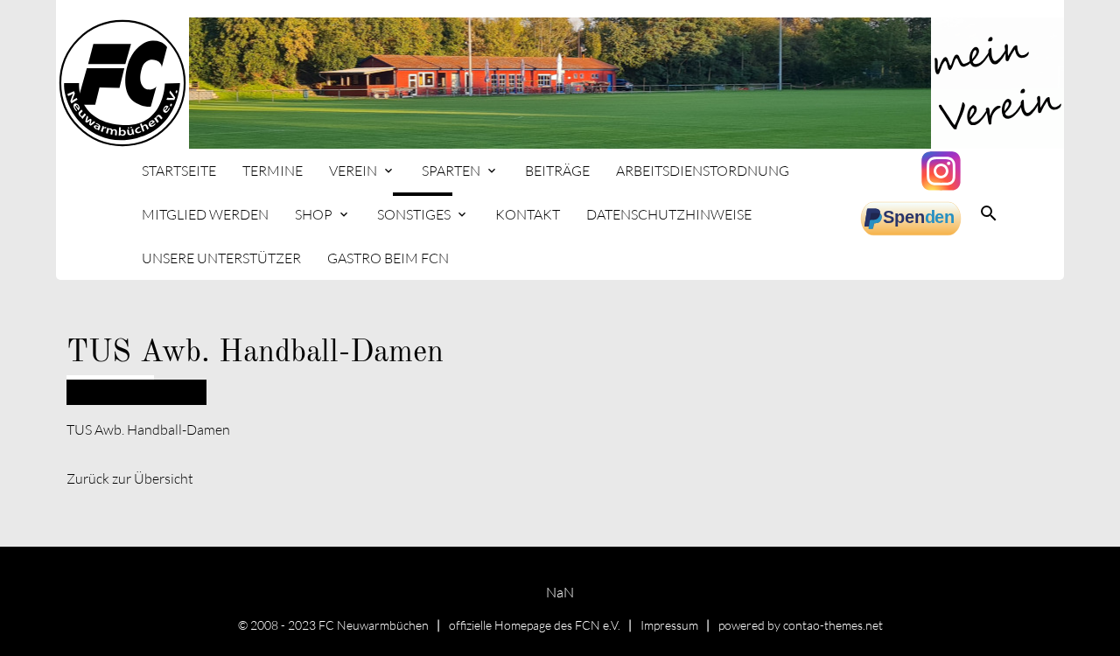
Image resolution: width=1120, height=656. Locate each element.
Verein (353, 170)
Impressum (669, 625)
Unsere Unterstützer (221, 258)
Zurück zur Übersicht (129, 478)
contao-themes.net (833, 625)
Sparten (451, 170)
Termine (272, 170)
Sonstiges (414, 214)
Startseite (179, 170)
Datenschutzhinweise (669, 214)
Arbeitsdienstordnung (702, 170)
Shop (313, 214)
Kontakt (527, 214)
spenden (912, 218)
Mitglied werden (205, 214)
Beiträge (557, 170)
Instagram (943, 170)
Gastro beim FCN (388, 258)
